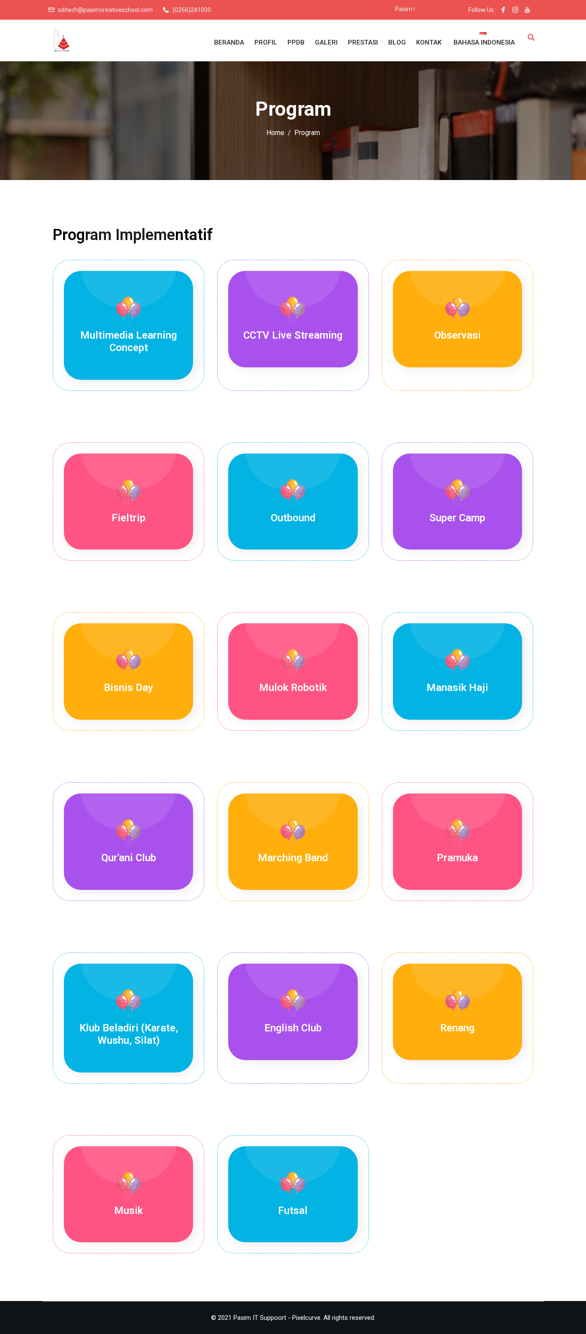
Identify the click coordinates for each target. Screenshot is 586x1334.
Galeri (326, 42)
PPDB (296, 42)
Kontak (428, 42)
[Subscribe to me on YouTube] (527, 9)
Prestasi (363, 42)
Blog (397, 42)
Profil (265, 42)
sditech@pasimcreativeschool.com (105, 9)
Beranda (229, 42)
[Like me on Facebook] (503, 9)
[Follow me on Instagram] (515, 9)
